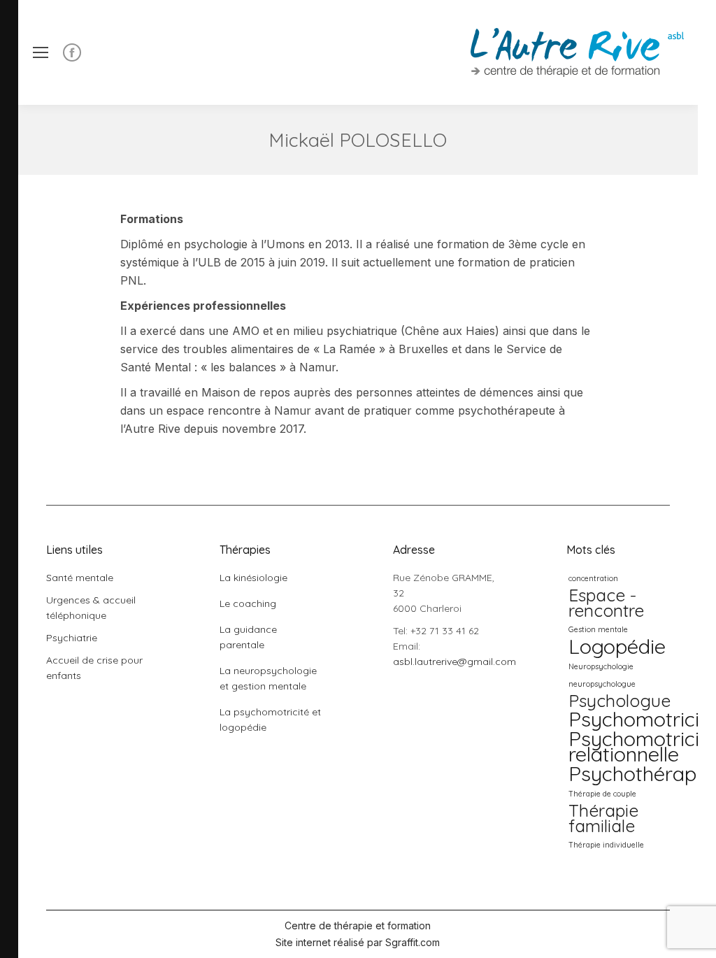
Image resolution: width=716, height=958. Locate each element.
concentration (593, 578)
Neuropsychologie (600, 666)
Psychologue (619, 700)
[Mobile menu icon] (40, 52)
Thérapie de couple (602, 794)
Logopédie (617, 646)
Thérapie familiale (603, 818)
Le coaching (248, 603)
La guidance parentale (248, 637)
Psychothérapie (640, 773)
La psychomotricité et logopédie (270, 720)
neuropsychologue (602, 684)
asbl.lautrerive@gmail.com (454, 661)
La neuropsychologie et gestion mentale (268, 678)
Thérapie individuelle (606, 845)
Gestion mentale (598, 629)
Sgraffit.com (412, 942)
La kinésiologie (253, 577)
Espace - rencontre (606, 602)
